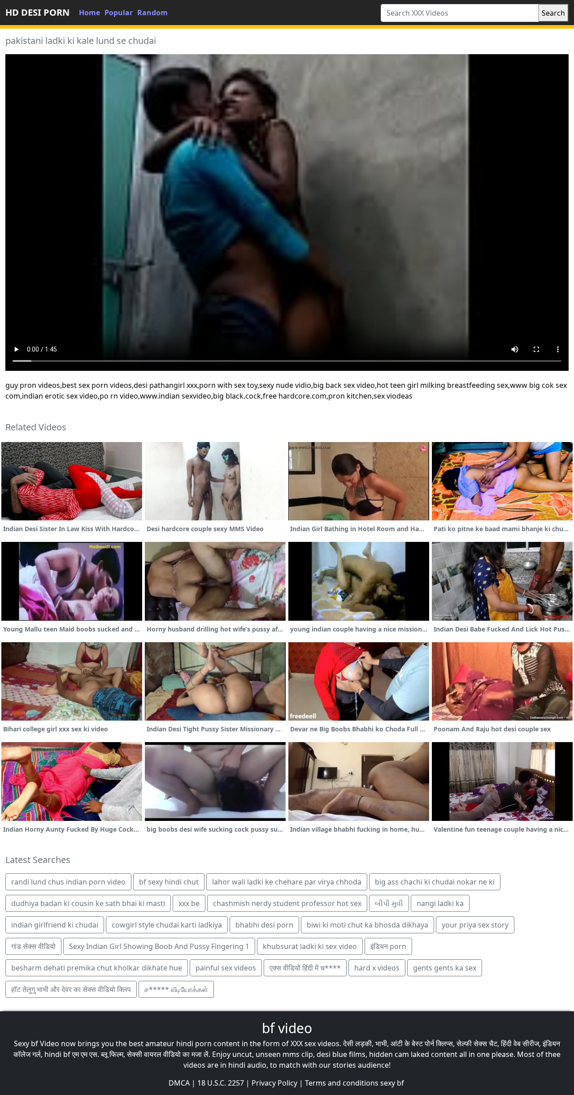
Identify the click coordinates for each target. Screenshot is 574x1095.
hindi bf (57, 1054)
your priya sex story (475, 925)
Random (152, 12)
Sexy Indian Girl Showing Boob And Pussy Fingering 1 (159, 946)
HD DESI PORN (37, 12)
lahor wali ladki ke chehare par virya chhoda (286, 882)
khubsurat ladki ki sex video (310, 946)
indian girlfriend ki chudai (54, 925)
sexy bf (392, 1083)
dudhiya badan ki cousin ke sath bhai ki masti (88, 903)
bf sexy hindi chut (169, 882)
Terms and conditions (341, 1083)
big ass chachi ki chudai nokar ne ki (435, 882)
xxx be (189, 903)
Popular (118, 12)
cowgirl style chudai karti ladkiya (167, 925)
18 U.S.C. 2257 (220, 1083)
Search (553, 13)
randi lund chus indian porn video (68, 882)
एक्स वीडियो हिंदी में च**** (305, 968)
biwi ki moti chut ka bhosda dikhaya (367, 925)
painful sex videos (226, 968)
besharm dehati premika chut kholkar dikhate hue (96, 968)
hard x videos (377, 968)
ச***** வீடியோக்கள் (176, 989)
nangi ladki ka (440, 903)
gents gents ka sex (444, 968)
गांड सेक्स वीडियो (33, 946)
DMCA (179, 1083)
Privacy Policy (274, 1083)
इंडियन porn (388, 946)
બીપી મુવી (389, 903)
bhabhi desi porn (264, 925)
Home (89, 12)
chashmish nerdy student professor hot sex (287, 903)
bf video (287, 1028)
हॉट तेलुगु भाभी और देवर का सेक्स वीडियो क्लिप (71, 989)
